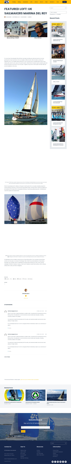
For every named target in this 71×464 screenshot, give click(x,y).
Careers (54, 453)
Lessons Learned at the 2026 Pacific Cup (58, 40)
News (46, 1)
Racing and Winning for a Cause (58, 61)
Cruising (14, 1)
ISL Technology (40, 453)
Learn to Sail (23, 451)
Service (36, 1)
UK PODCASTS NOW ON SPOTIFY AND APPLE (12, 402)
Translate (59, 14)
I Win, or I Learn (56, 81)
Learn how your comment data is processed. (29, 379)
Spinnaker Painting (24, 457)
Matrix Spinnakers (40, 454)
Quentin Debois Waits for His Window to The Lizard (58, 144)
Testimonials (55, 454)
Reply (46, 334)
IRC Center (23, 453)
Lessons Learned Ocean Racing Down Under (58, 123)
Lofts (31, 1)
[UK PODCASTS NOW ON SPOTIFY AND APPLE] (14, 395)
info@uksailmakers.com (12, 458)
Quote (64, 1)
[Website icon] (26, 296)
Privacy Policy (56, 450)
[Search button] (65, 8)
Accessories (25, 1)
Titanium (38, 451)
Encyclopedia (23, 454)
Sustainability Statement (58, 451)
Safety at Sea (23, 450)
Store (58, 1)
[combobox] (57, 8)
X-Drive (38, 450)
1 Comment (35, 403)
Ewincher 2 (52, 1)
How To (41, 1)
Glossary (22, 456)
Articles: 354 (26, 298)
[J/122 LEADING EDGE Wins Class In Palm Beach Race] (57, 395)
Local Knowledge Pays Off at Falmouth (57, 102)
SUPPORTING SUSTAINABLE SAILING (33, 402)
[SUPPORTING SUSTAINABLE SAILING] (35, 395)
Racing (19, 1)
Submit (23, 431)
